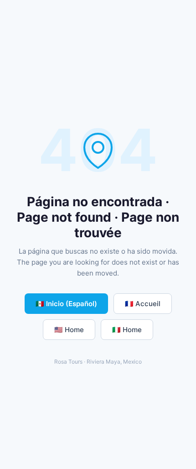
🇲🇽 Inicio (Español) (66, 303)
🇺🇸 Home (69, 329)
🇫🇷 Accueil (142, 303)
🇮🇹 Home (127, 329)
